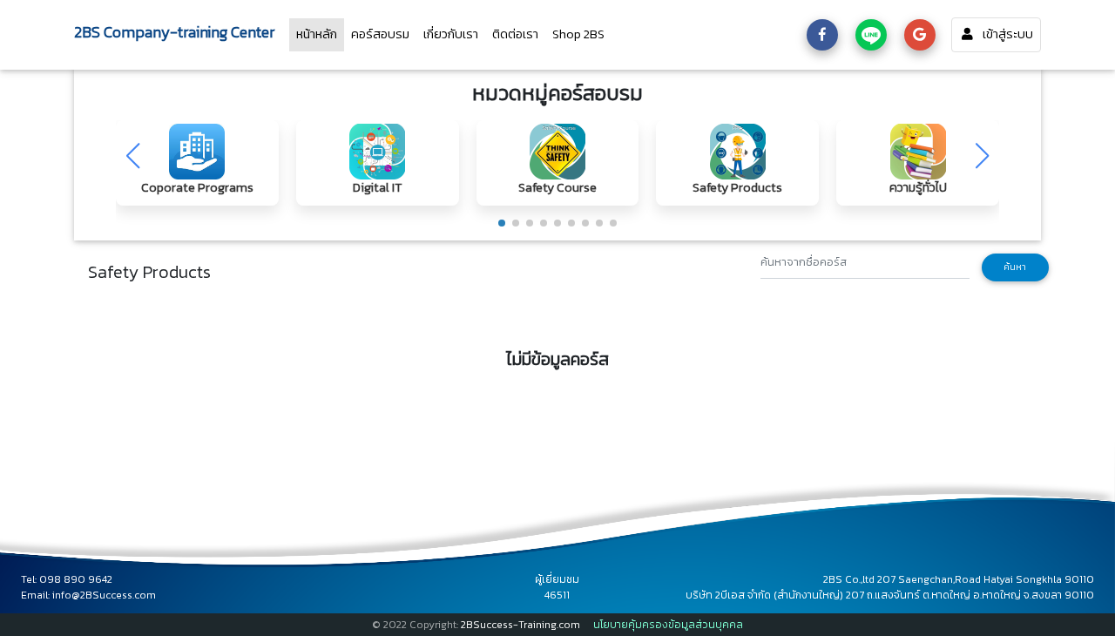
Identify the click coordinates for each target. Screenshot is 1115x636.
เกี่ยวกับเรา (450, 34)
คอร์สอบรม (380, 34)
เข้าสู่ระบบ (1008, 34)
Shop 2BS (578, 34)
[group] (197, 163)
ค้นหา (1015, 267)
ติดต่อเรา (515, 34)
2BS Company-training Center (174, 32)
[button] (501, 223)
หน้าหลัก (320, 34)
